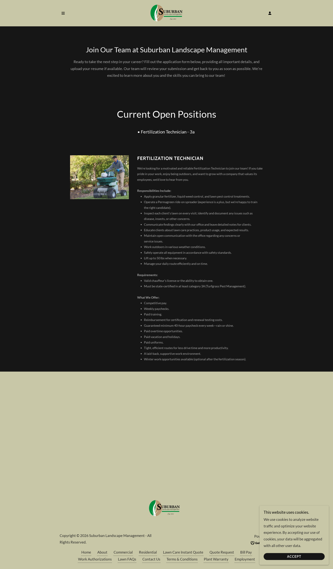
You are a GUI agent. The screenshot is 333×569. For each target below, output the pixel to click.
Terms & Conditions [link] (182, 559)
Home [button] (86, 552)
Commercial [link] (123, 552)
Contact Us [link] (151, 559)
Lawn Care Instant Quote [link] (183, 552)
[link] (166, 12)
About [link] (102, 552)
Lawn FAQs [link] (127, 559)
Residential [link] (148, 552)
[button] (63, 13)
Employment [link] (245, 559)
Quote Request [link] (222, 552)
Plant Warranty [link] (216, 559)
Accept (294, 556)
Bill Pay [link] (246, 552)
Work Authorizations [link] (95, 559)
